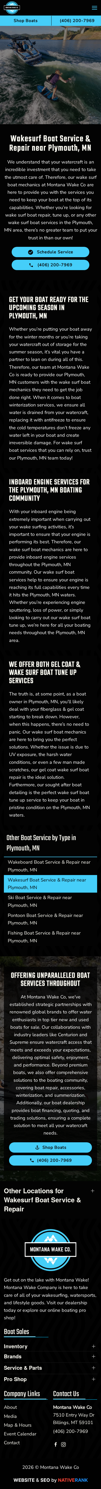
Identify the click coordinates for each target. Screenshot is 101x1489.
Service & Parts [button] (23, 1367)
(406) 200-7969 (70, 1431)
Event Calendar (20, 1434)
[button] (94, 8)
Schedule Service (54, 252)
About (10, 1407)
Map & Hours (18, 1425)
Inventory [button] (15, 1346)
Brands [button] (12, 1356)
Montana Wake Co (72, 1407)
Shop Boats (26, 21)
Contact (12, 1443)
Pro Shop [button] (15, 1379)
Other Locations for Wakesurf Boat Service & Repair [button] (42, 1200)
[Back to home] (12, 8)
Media (10, 1416)
